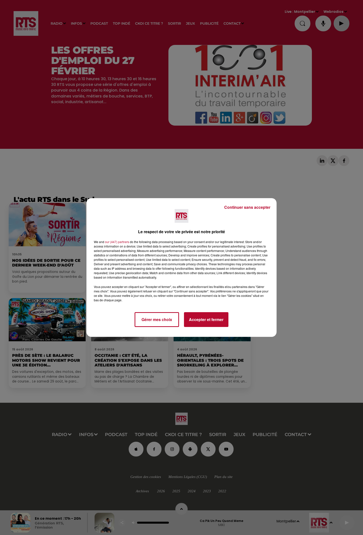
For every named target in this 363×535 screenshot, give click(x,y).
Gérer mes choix (156, 319)
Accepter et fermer (206, 319)
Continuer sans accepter (247, 207)
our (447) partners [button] (117, 242)
